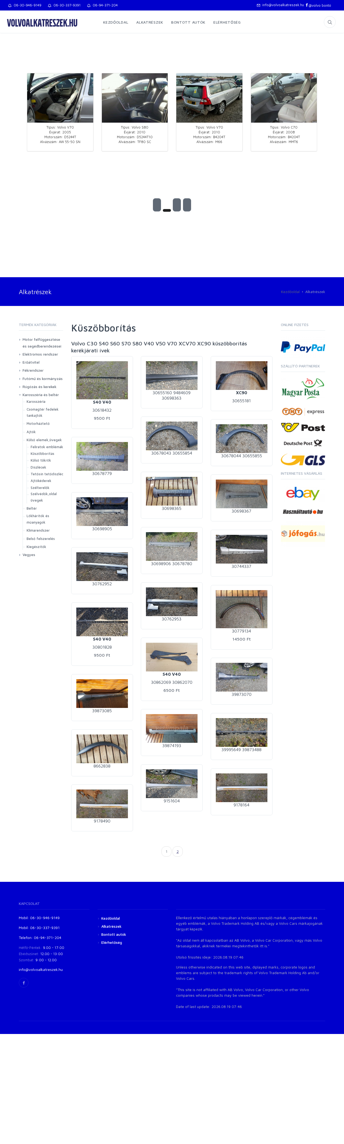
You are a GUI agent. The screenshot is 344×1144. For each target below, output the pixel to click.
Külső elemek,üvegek (44, 440)
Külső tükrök (41, 460)
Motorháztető (38, 423)
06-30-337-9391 (66, 5)
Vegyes (29, 554)
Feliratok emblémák (47, 447)
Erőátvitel (31, 362)
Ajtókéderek (41, 480)
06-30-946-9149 (26, 5)
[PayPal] (303, 346)
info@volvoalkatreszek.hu (282, 5)
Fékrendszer (33, 370)
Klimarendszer (38, 530)
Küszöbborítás (42, 453)
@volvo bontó (320, 5)
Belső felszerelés (41, 538)
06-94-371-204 (104, 5)
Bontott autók (188, 22)
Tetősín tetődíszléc (47, 474)
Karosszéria (36, 401)
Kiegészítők (36, 546)
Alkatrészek (149, 22)
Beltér (32, 508)
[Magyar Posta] (303, 388)
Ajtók (31, 432)
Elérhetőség (227, 22)
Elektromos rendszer (40, 354)
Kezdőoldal (115, 22)
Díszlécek (38, 467)
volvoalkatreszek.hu (42, 22)
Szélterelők (40, 487)
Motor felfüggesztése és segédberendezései (42, 342)
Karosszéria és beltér (41, 394)
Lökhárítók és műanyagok (38, 519)
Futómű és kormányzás (43, 378)
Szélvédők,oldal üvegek (44, 497)
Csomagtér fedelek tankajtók (43, 412)
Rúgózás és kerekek (39, 386)
